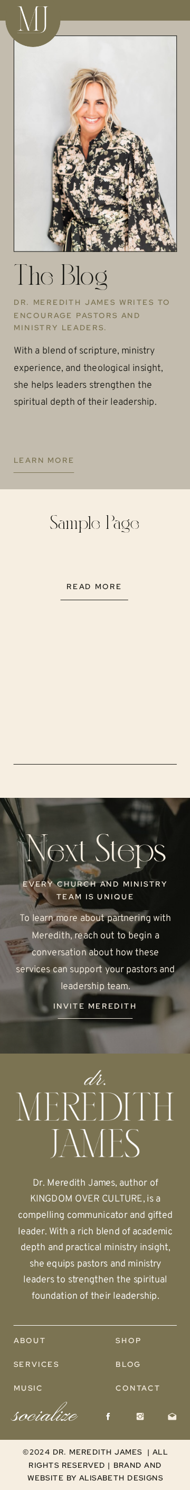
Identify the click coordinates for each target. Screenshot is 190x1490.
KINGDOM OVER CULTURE (86, 1199)
